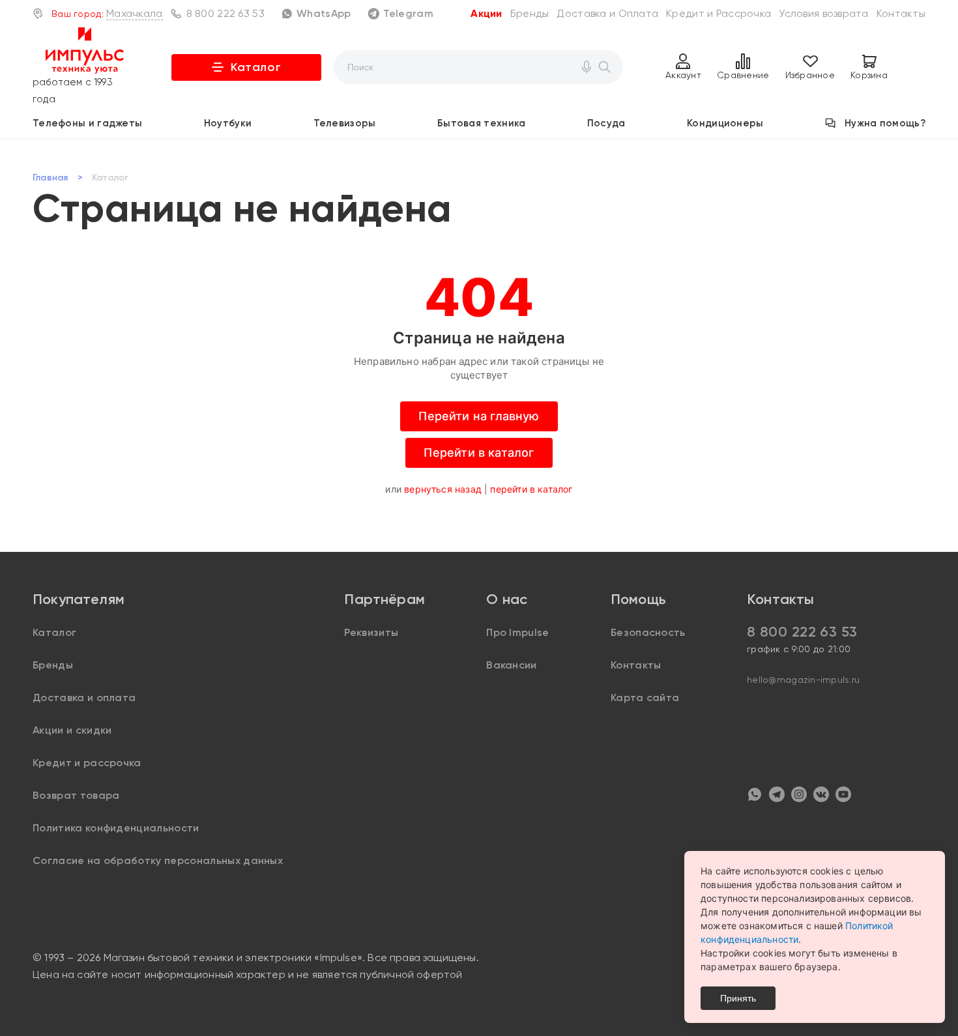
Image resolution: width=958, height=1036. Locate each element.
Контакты (901, 13)
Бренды (529, 13)
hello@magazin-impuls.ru (803, 679)
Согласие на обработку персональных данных (158, 860)
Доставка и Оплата (607, 13)
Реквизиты (371, 632)
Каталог (256, 67)
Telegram (408, 13)
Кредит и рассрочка (87, 762)
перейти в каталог (531, 489)
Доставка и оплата (84, 697)
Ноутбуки (228, 123)
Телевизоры (344, 123)
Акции (486, 13)
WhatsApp (324, 13)
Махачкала (134, 13)
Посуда (606, 123)
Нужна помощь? (885, 123)
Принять (738, 998)
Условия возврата (823, 13)
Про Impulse (517, 632)
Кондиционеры (725, 123)
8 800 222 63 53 (225, 13)
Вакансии (511, 665)
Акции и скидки (72, 730)
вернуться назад (443, 489)
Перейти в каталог (479, 452)
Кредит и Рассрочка (718, 13)
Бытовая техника (481, 123)
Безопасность (648, 632)
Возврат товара (76, 795)
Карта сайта (645, 697)
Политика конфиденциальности (116, 828)
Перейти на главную (478, 416)
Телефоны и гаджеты (87, 123)
